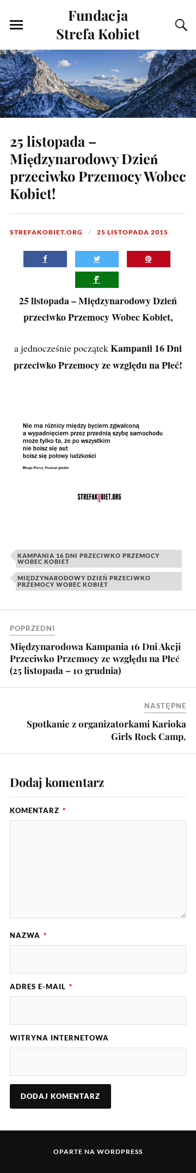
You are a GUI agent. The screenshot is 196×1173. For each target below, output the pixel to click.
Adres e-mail (41, 986)
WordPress (120, 1151)
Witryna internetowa (59, 1037)
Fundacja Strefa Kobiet (98, 24)
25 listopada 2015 (132, 232)
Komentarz (38, 810)
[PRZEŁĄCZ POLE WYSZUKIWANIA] (179, 25)
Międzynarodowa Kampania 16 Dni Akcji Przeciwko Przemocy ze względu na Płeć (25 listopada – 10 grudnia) (95, 658)
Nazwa (28, 935)
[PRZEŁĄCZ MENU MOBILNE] (16, 25)
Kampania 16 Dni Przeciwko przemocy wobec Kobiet (88, 558)
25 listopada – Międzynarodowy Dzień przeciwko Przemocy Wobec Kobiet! (98, 166)
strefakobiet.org (46, 232)
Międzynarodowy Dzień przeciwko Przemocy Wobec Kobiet (84, 580)
